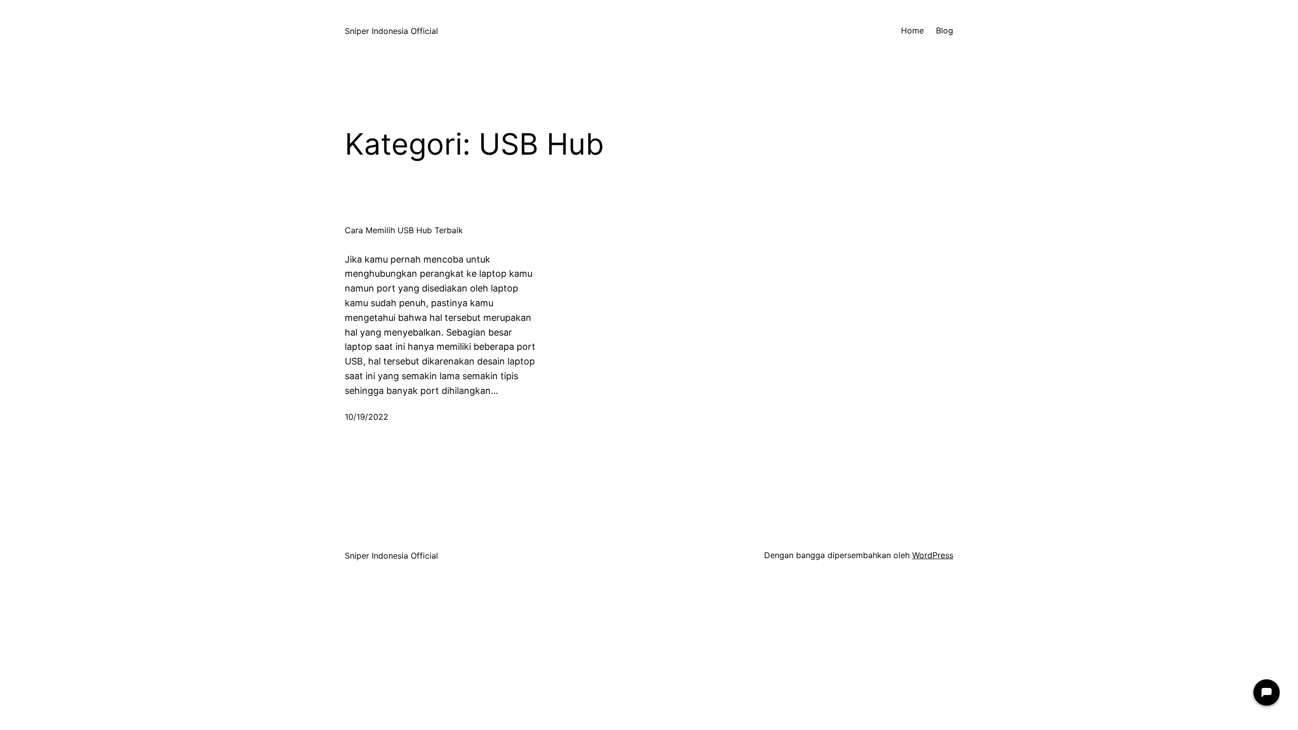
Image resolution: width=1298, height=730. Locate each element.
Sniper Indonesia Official (391, 31)
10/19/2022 (366, 417)
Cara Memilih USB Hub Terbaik (404, 230)
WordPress (932, 555)
